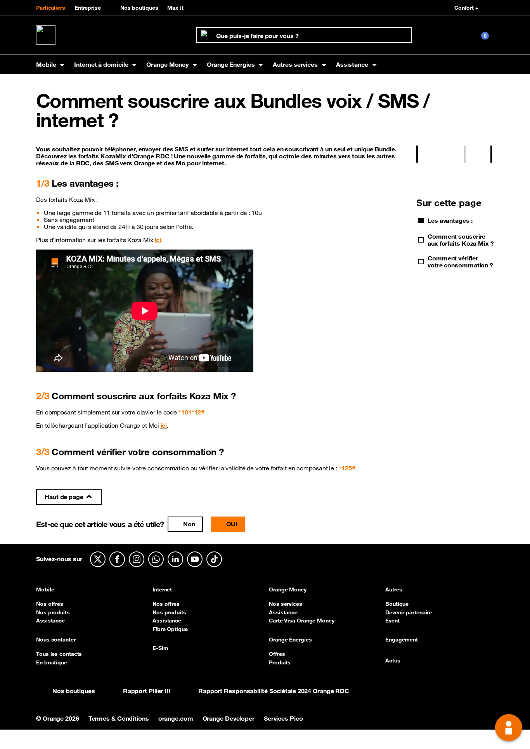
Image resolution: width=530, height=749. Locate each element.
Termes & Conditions (119, 718)
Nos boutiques (139, 7)
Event (392, 620)
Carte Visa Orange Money (301, 620)
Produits (280, 662)
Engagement (401, 640)
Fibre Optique (170, 629)
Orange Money (288, 590)
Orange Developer (229, 718)
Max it (175, 7)
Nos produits (53, 612)
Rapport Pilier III (146, 691)
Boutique (397, 603)
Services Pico (283, 718)
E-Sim (160, 648)
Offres (277, 653)
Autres (393, 590)
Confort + (466, 7)
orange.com (176, 718)
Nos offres (49, 603)
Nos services (285, 603)
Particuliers (50, 7)
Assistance (50, 620)
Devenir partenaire (408, 612)
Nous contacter (56, 640)
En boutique (51, 662)
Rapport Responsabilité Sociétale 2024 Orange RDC (273, 691)
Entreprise (87, 7)
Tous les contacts (59, 653)
